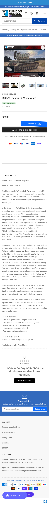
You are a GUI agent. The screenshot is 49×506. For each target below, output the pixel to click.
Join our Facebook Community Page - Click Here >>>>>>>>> (25, 7)
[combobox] (24, 21)
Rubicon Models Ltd (9, 94)
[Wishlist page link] (26, 13)
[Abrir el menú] (44, 13)
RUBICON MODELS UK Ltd (19, 480)
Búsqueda (41, 21)
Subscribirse (40, 409)
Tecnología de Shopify (36, 480)
